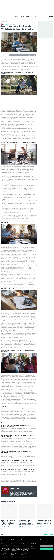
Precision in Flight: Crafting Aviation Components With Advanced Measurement (27, 523)
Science (5, 21)
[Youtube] (52, 534)
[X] (50, 534)
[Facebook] (45, 534)
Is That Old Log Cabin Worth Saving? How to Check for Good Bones (5, 542)
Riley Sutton (5, 24)
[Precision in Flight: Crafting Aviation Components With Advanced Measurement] (27, 511)
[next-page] (3, 529)
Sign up (46, 548)
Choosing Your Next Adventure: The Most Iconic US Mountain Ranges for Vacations (5, 553)
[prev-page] (1, 529)
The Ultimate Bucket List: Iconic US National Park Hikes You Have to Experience (5, 549)
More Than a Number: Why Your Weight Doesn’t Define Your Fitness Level (8, 523)
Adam (2, 526)
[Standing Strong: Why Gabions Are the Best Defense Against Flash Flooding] (45, 511)
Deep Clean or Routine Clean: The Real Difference (5, 556)
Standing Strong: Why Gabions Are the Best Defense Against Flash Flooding (44, 523)
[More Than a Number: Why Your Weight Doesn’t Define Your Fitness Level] (9, 511)
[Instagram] (47, 534)
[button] (51, 16)
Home (2, 21)
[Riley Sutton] (2, 24)
